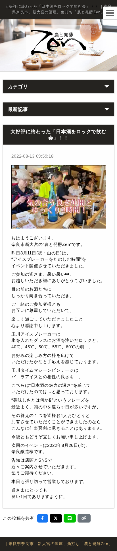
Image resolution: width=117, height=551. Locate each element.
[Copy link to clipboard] (84, 518)
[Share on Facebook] (42, 518)
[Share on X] (56, 518)
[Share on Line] (70, 518)
